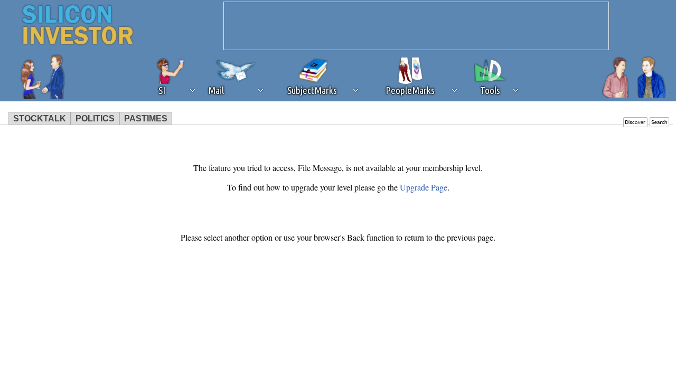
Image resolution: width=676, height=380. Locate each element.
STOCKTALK (39, 118)
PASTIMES (145, 118)
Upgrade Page (423, 187)
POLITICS (95, 118)
